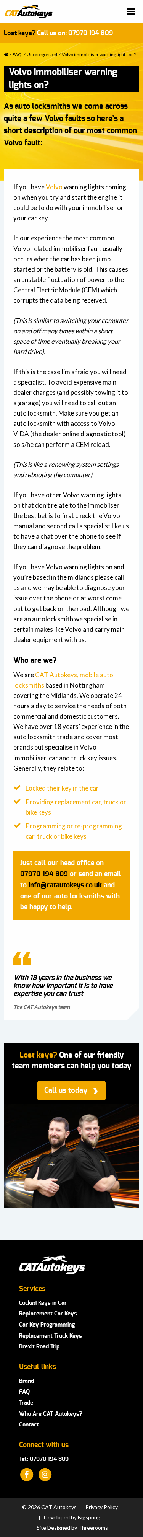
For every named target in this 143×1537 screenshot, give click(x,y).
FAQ (24, 1392)
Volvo (54, 187)
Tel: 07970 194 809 (44, 1459)
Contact (29, 1425)
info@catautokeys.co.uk (65, 885)
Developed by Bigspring (72, 1517)
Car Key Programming (47, 1325)
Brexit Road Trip (39, 1347)
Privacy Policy (101, 1507)
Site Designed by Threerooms (72, 1527)
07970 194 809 (90, 33)
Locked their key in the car (62, 788)
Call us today (65, 1090)
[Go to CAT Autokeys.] (6, 54)
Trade (26, 1403)
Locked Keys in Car (43, 1303)
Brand (26, 1381)
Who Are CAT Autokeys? (50, 1414)
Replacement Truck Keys (50, 1336)
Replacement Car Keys (48, 1314)
